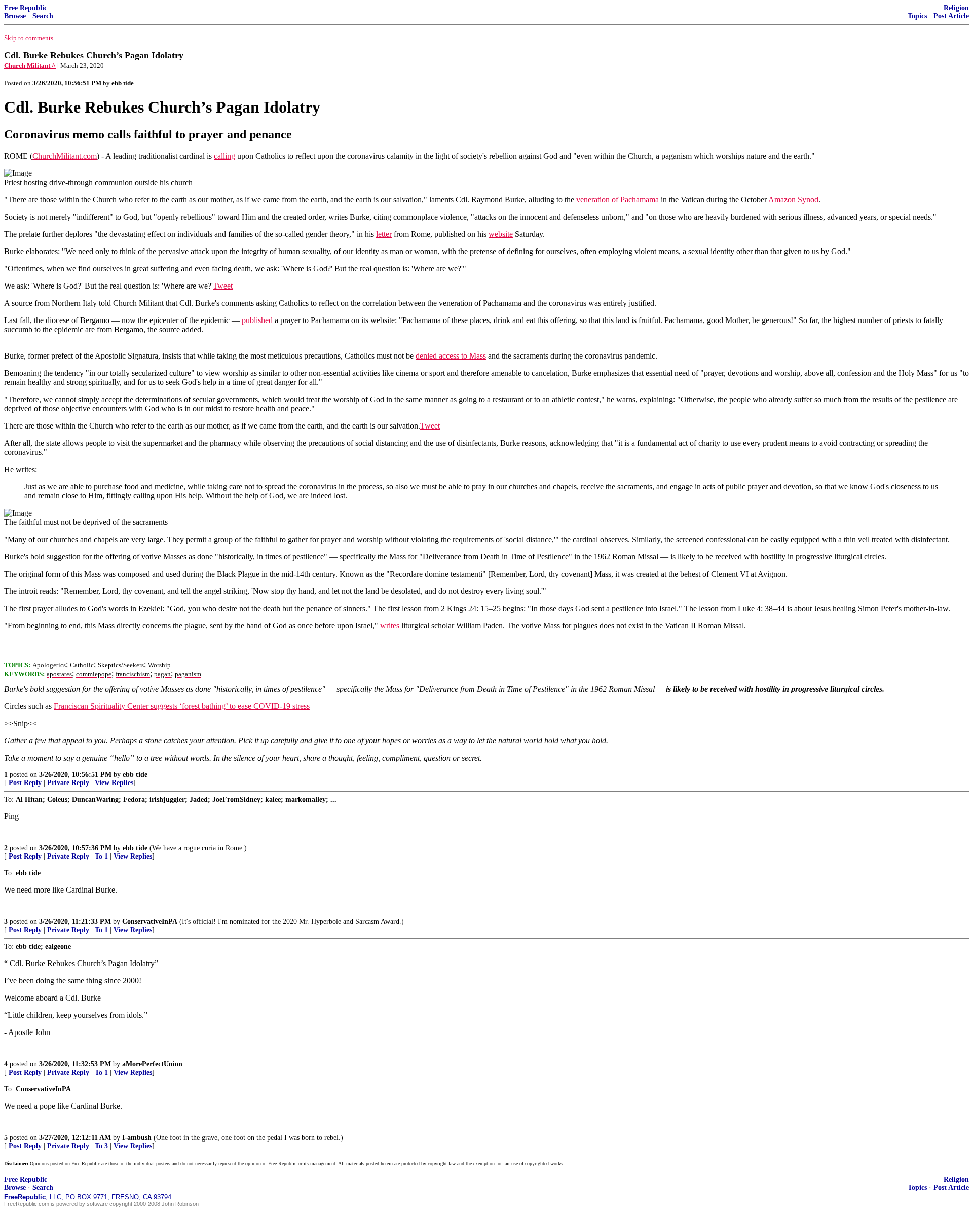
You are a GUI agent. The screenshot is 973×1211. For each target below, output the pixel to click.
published (257, 320)
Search (42, 16)
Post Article (951, 16)
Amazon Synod (793, 199)
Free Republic (25, 8)
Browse (15, 16)
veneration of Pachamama (617, 199)
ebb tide (135, 774)
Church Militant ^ (30, 65)
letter (384, 234)
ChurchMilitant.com (64, 156)
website (501, 234)
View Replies (114, 783)
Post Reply (25, 783)
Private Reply (68, 783)
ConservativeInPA (149, 921)
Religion (956, 8)
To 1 (101, 856)
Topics (917, 16)
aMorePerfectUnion (152, 1064)
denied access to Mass (451, 355)
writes (389, 625)
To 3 (101, 1146)
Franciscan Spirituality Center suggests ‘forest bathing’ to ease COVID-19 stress (182, 706)
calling (224, 156)
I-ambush (137, 1138)
